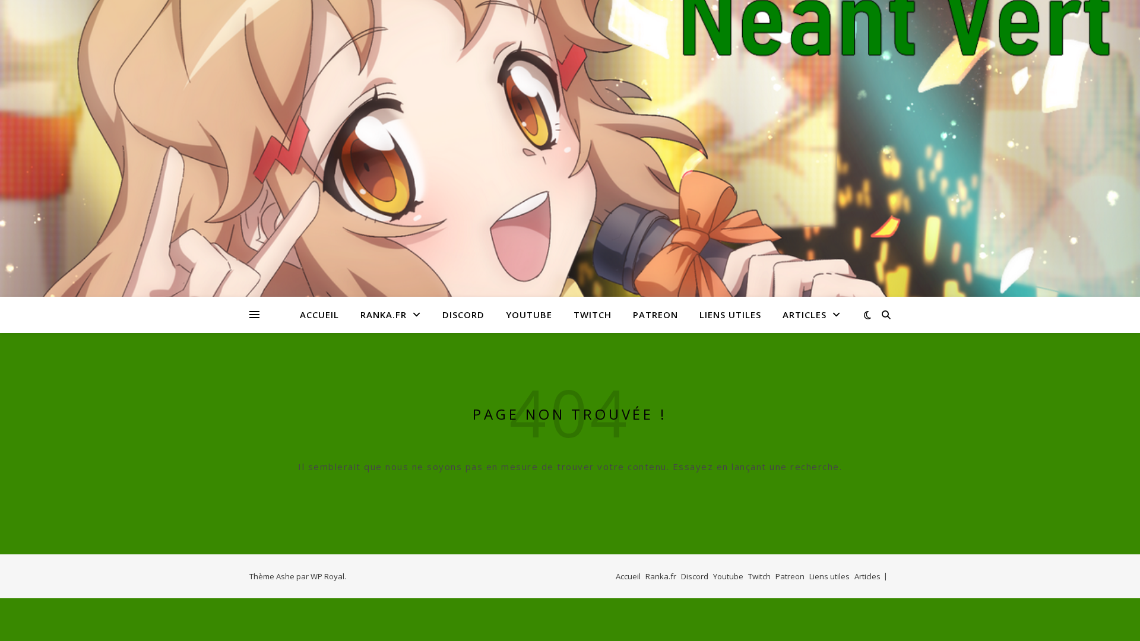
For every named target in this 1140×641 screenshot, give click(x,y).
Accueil (319, 314)
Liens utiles (730, 314)
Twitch (593, 314)
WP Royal (327, 576)
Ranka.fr (383, 314)
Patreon (655, 314)
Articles (804, 314)
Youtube (529, 314)
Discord (463, 314)
